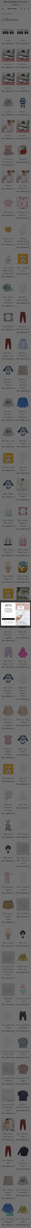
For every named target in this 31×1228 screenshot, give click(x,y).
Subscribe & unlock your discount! (8, 618)
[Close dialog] (29, 603)
